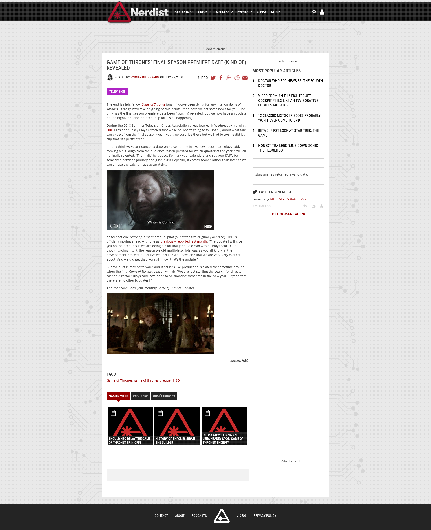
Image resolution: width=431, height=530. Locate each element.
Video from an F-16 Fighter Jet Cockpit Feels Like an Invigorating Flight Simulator (288, 100)
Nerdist (138, 12)
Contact (161, 516)
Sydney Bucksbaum (144, 77)
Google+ (229, 77)
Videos (202, 12)
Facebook (221, 77)
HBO (110, 130)
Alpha (261, 12)
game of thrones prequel (153, 380)
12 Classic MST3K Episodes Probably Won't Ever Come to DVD (289, 117)
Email (245, 77)
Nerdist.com (222, 516)
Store (275, 12)
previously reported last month (183, 241)
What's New (140, 395)
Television (117, 91)
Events (242, 12)
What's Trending (164, 395)
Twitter (213, 77)
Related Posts (118, 395)
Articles (222, 12)
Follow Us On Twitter (288, 214)
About (180, 516)
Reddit (237, 77)
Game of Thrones (119, 380)
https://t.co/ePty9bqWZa (288, 199)
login (322, 12)
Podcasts (181, 12)
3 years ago (262, 206)
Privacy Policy (265, 516)
